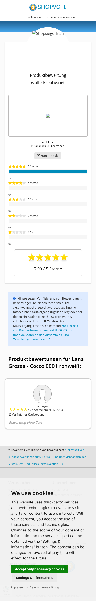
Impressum (18, 587)
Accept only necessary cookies (39, 569)
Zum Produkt (49, 156)
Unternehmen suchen (61, 17)
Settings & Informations (34, 578)
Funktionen (34, 17)
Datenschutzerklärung (44, 587)
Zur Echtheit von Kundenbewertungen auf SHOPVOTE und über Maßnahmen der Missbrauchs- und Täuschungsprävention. (47, 456)
